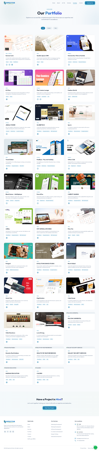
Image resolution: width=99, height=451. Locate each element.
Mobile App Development (56, 424)
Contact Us (90, 3)
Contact (29, 436)
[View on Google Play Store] (7, 65)
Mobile (49, 28)
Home (53, 3)
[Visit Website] (12, 65)
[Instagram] (10, 432)
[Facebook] (8, 432)
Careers (81, 3)
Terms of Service (91, 448)
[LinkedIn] (5, 432)
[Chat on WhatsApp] (95, 447)
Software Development (56, 429)
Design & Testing (54, 434)
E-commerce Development (57, 431)
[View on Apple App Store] (9, 65)
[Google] (13, 432)
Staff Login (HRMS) (31, 439)
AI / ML (63, 3)
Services (69, 3)
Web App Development (56, 426)
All (43, 28)
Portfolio (75, 3)
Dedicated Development (56, 436)
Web (56, 28)
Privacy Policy (83, 448)
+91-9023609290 (80, 440)
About (58, 3)
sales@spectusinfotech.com (83, 438)
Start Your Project (49, 408)
